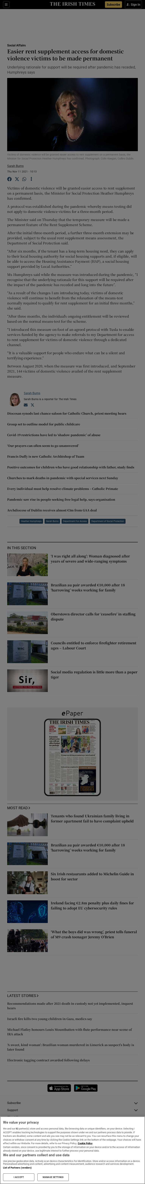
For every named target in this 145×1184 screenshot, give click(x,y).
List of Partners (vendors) (17, 1167)
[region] (72, 1150)
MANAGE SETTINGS (53, 1177)
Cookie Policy (85, 1143)
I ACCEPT (19, 1177)
